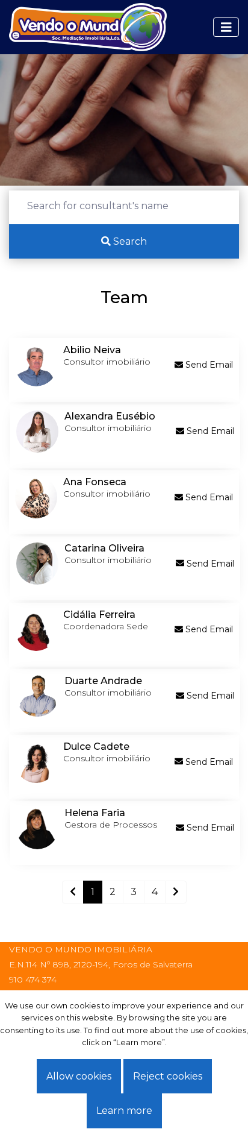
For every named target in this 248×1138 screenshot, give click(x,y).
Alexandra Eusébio (109, 416)
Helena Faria (94, 813)
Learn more (124, 1110)
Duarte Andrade (103, 681)
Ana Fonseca (94, 482)
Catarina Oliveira (104, 548)
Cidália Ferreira (99, 614)
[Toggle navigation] (226, 27)
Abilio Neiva (92, 350)
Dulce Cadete (96, 746)
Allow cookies (78, 1076)
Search (129, 241)
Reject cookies (167, 1076)
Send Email (208, 364)
